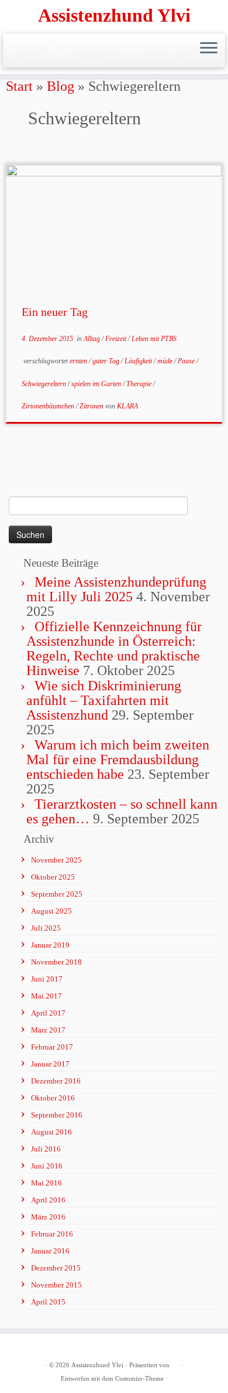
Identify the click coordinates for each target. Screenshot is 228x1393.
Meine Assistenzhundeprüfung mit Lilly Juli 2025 (116, 589)
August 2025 (51, 911)
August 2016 (51, 1132)
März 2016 (48, 1217)
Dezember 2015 (56, 1267)
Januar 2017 (50, 1064)
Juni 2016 (47, 1166)
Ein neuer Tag (55, 311)
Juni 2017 (47, 979)
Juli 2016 (46, 1149)
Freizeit (116, 339)
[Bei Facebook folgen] (29, 56)
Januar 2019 (50, 945)
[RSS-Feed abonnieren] (15, 56)
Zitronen (92, 406)
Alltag (93, 339)
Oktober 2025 (53, 877)
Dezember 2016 (56, 1081)
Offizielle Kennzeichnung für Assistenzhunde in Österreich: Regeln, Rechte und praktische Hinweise (114, 648)
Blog (60, 86)
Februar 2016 (52, 1233)
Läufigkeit (139, 361)
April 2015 (48, 1301)
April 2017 (48, 1013)
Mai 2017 (46, 996)
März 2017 (48, 1030)
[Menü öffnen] (208, 48)
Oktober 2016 (53, 1098)
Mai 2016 (46, 1183)
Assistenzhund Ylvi (114, 15)
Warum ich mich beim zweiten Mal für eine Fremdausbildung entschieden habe (117, 759)
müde (165, 361)
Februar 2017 (52, 1047)
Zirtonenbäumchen (49, 406)
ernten (79, 361)
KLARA (127, 406)
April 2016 (48, 1200)
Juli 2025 (46, 928)
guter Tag (106, 361)
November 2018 (56, 962)
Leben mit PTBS (154, 339)
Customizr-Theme (139, 1378)
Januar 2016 (50, 1250)
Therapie (139, 384)
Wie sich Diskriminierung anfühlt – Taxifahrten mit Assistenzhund (103, 700)
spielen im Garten (97, 384)
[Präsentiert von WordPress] (175, 1363)
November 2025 (56, 860)
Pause (187, 361)
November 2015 (56, 1284)
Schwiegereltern (45, 384)
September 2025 (56, 894)
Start (19, 86)
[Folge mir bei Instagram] (44, 56)
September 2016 (56, 1115)
